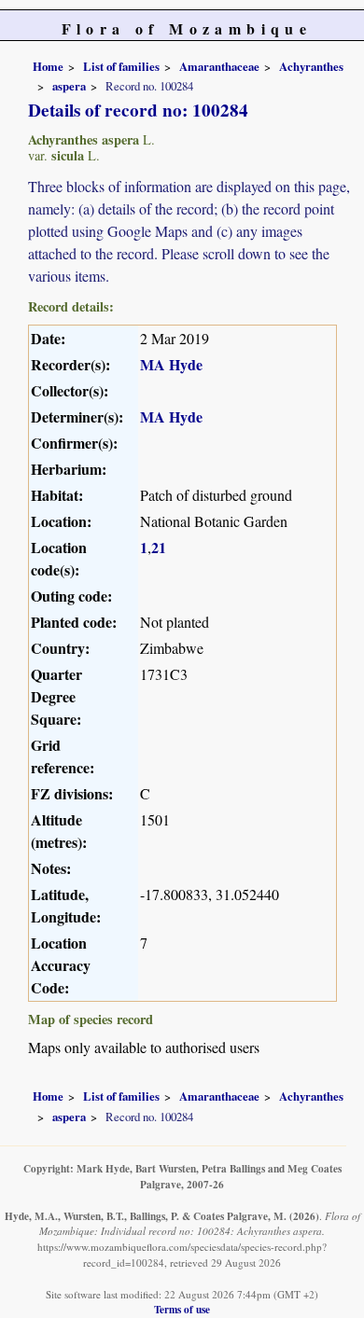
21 (158, 547)
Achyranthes (311, 66)
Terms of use (182, 1309)
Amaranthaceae (219, 66)
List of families (121, 66)
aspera (69, 85)
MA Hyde (171, 364)
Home (48, 66)
